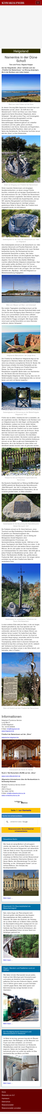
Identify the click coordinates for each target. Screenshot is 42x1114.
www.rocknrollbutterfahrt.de (11, 776)
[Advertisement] (21, 27)
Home (4, 1092)
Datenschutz (6, 1101)
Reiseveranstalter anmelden (11, 1108)
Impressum (5, 1098)
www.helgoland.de (8, 731)
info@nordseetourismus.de (16, 793)
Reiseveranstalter (8, 1105)
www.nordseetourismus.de (11, 795)
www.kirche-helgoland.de (10, 737)
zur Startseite (25, 810)
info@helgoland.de (13, 729)
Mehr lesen (7, 898)
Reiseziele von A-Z (8, 1095)
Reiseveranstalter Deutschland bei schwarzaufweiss (21, 830)
